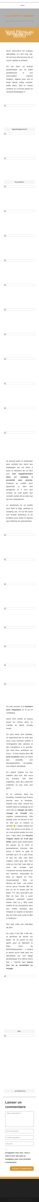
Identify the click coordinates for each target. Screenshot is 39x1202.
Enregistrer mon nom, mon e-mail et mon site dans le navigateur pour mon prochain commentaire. (18, 1157)
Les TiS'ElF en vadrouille (19, 15)
